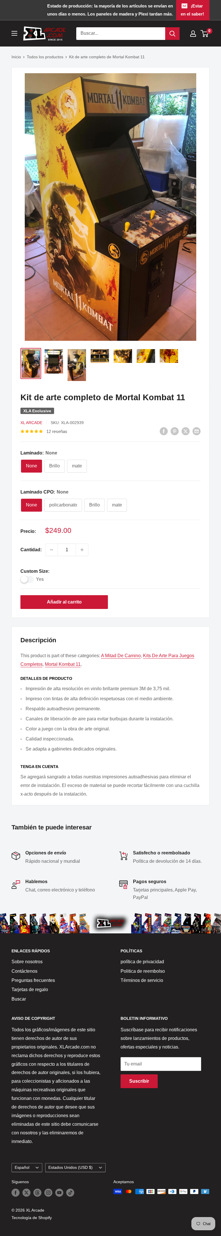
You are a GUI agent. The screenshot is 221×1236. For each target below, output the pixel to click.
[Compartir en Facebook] (164, 431)
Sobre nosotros (27, 961)
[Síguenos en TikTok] (70, 1193)
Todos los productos (45, 57)
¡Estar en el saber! (192, 9)
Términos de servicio (142, 980)
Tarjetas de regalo (30, 989)
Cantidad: (31, 549)
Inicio (16, 57)
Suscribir (139, 1081)
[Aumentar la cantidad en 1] (82, 550)
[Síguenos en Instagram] (48, 1193)
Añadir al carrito (64, 601)
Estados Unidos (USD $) (70, 1167)
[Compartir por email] (197, 431)
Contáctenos (24, 971)
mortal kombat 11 (63, 664)
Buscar (19, 999)
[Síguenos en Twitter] (26, 1193)
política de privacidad (142, 961)
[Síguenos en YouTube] (59, 1193)
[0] (204, 33)
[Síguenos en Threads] (37, 1193)
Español (22, 1167)
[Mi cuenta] (193, 33)
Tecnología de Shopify (32, 1217)
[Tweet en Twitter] (186, 431)
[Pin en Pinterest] (175, 431)
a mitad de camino (121, 655)
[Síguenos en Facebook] (16, 1193)
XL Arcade (31, 422)
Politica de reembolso (143, 971)
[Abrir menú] (14, 33)
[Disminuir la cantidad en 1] (51, 550)
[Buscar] (172, 33)
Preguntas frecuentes (33, 980)
